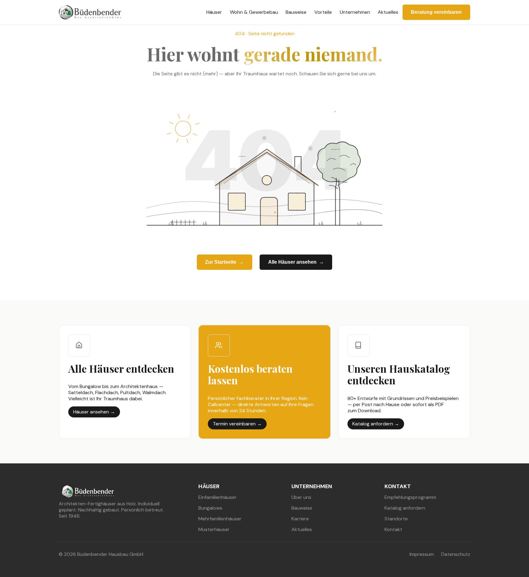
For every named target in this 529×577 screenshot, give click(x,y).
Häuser (214, 12)
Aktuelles (388, 12)
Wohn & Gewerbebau (254, 12)
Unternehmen (355, 12)
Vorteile (323, 12)
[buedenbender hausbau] (90, 12)
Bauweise (296, 12)
